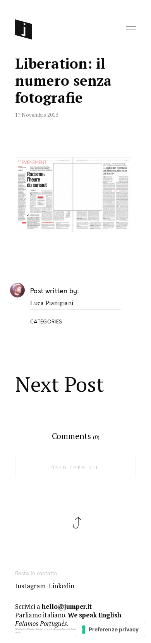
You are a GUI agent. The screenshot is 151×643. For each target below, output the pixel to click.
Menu (131, 29)
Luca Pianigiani (52, 303)
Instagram (30, 586)
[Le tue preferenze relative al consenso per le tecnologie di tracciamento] (110, 629)
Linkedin (61, 586)
